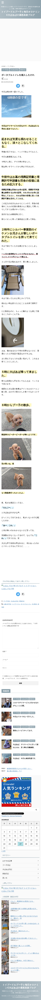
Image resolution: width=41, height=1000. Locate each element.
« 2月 (3, 851)
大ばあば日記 (15, 601)
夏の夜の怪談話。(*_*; (14, 771)
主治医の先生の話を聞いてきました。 (24, 938)
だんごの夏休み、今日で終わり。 (22, 960)
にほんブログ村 (7, 589)
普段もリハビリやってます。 (23, 730)
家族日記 (21, 601)
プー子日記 (6, 601)
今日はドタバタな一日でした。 (24, 717)
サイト (4, 668)
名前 (4, 651)
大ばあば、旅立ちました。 (20, 931)
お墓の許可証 (7, 604)
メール (5, 659)
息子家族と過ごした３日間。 (21, 946)
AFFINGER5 (25, 997)
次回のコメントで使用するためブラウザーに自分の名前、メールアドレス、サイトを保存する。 (20, 677)
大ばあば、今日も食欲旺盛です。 (25, 758)
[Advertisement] (20, 40)
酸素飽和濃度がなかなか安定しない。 (19, 768)
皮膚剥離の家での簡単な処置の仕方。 (24, 909)
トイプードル (16, 604)
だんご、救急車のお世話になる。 (22, 901)
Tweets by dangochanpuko (11, 816)
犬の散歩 (34, 604)
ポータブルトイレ (26, 604)
